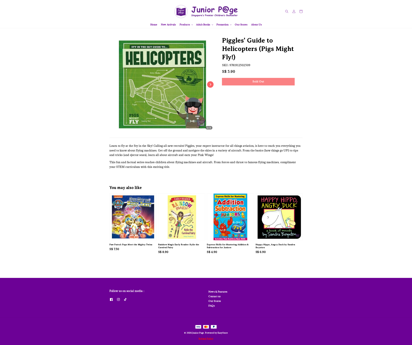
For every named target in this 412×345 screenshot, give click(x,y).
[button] (286, 11)
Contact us (214, 296)
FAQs (211, 305)
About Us (256, 24)
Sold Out (258, 81)
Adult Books (203, 24)
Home (153, 24)
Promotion (222, 24)
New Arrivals (168, 24)
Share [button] (230, 91)
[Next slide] (210, 84)
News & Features (217, 291)
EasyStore (223, 332)
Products (185, 24)
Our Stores (241, 24)
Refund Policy (206, 338)
